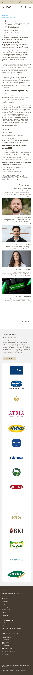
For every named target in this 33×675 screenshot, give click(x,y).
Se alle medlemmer (9, 338)
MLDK (6, 7)
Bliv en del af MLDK (11, 335)
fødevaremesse (10, 175)
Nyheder (5, 15)
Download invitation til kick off (12, 172)
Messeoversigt (6, 610)
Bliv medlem (9, 358)
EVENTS (3, 175)
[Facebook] (14, 179)
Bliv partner (5, 604)
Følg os (7, 654)
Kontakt (4, 612)
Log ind (4, 623)
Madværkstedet (19, 176)
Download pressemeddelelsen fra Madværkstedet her (13, 168)
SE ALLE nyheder (26, 321)
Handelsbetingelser (7, 670)
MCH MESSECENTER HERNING (9, 177)
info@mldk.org (9, 648)
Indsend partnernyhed (8, 626)
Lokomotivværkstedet (8, 176)
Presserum (5, 615)
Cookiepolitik (5, 671)
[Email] (17, 179)
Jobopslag (5, 607)
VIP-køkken (24, 177)
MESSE (18, 177)
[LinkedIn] (11, 179)
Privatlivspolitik (21, 670)
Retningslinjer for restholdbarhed (11, 628)
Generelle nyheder (8, 17)
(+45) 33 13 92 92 (10, 651)
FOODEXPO (18, 175)
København (24, 175)
